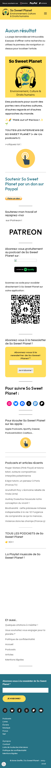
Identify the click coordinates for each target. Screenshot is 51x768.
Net (4, 734)
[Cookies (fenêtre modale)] (3, 764)
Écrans (6, 725)
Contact (6, 744)
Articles (9, 654)
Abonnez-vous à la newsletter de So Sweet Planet (25, 355)
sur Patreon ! (14, 220)
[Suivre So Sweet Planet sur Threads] (26, 709)
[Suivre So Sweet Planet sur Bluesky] (12, 709)
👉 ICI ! (9, 542)
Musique (6, 728)
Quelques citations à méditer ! (21, 625)
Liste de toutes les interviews (15, 747)
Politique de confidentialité (20, 639)
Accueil (9, 644)
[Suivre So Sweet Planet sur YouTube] (41, 709)
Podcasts (10, 649)
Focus (5, 731)
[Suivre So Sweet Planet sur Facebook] (19, 709)
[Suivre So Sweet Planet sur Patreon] (33, 709)
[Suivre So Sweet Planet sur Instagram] (5, 709)
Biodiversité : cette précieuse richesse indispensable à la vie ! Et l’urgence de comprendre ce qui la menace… (25, 512)
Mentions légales (14, 659)
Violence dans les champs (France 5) (25, 521)
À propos (7, 741)
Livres (5, 721)
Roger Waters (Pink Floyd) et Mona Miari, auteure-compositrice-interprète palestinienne (24, 471)
